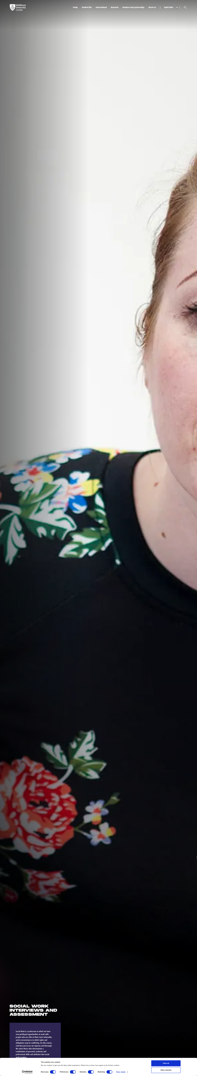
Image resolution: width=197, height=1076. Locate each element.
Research (114, 7)
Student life (87, 7)
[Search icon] (185, 7)
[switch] (73, 1072)
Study (75, 7)
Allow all (166, 1063)
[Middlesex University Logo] (18, 7)
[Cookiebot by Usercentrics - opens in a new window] (27, 1072)
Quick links (168, 7)
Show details (120, 1072)
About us (152, 7)
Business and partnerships (133, 7)
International (101, 7)
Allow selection (165, 1070)
